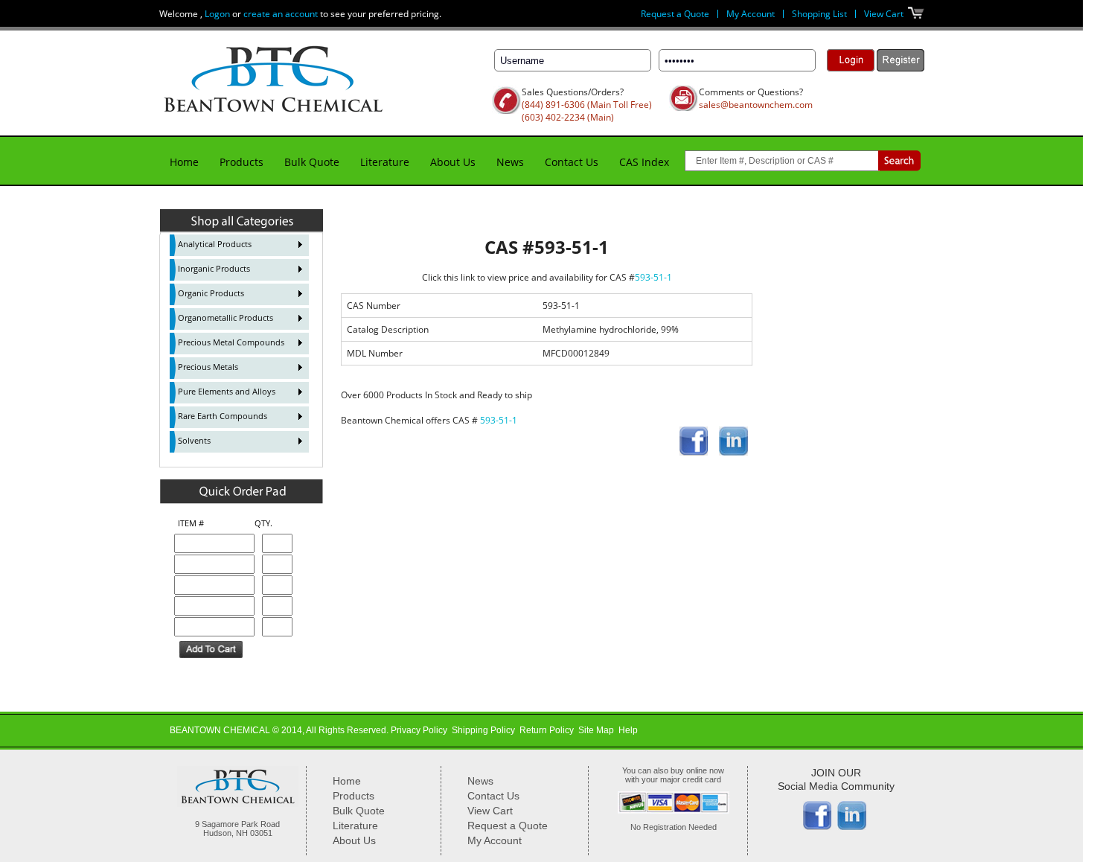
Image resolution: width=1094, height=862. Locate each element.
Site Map (596, 730)
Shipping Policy (483, 730)
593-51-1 (653, 277)
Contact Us (571, 162)
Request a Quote (675, 13)
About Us (453, 162)
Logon (217, 13)
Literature (384, 162)
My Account (750, 13)
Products (241, 162)
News (510, 162)
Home (184, 162)
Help (628, 730)
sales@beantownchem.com (756, 104)
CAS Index (644, 162)
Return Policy (546, 730)
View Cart (883, 13)
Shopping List (819, 13)
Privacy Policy (419, 730)
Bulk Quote (311, 162)
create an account (280, 13)
